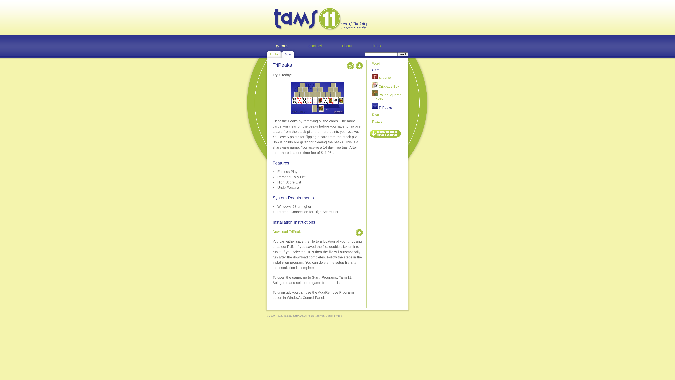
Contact (315, 45)
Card (376, 70)
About (347, 45)
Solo (288, 54)
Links (376, 45)
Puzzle (377, 121)
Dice (375, 114)
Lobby (274, 54)
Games (282, 45)
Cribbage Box (388, 86)
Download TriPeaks (288, 232)
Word (376, 63)
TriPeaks (385, 107)
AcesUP (384, 78)
